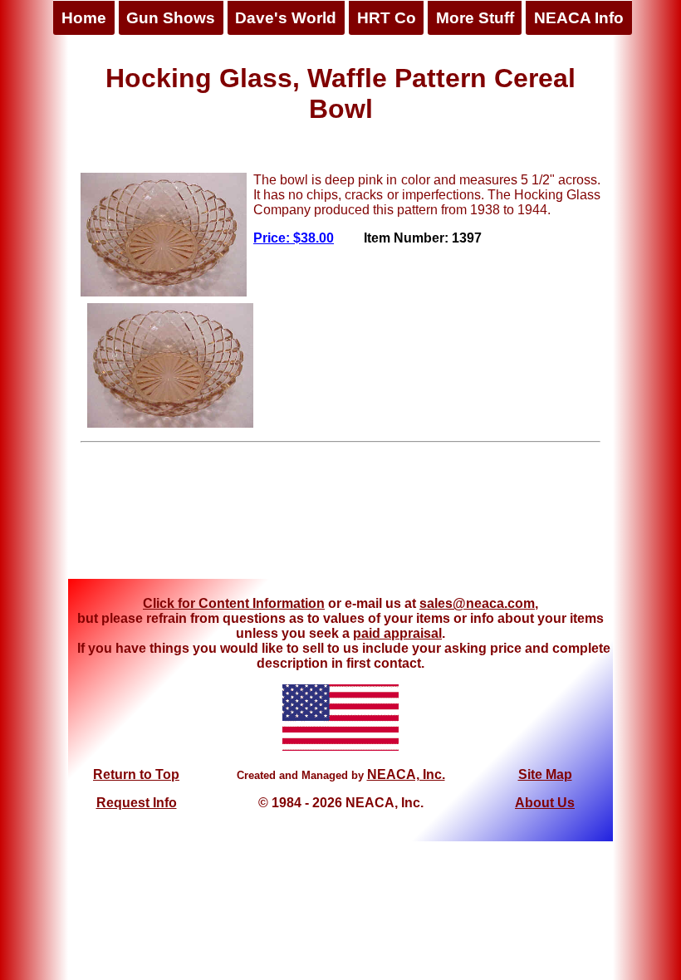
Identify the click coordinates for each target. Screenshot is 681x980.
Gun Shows (170, 18)
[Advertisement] (340, 516)
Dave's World (285, 18)
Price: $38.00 (293, 238)
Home (83, 18)
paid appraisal (397, 633)
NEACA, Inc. (406, 774)
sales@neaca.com (477, 603)
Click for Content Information (234, 603)
